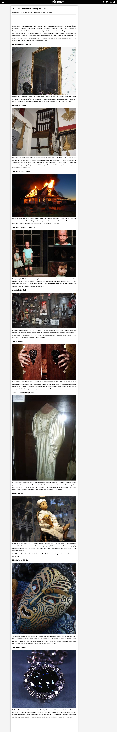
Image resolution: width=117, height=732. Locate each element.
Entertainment (16, 12)
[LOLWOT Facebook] (104, 2)
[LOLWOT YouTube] (110, 2)
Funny (22, 12)
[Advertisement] (44, 18)
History (27, 12)
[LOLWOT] (58, 1)
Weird (50, 12)
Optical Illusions (37, 12)
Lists (30, 12)
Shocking (45, 12)
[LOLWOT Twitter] (107, 2)
